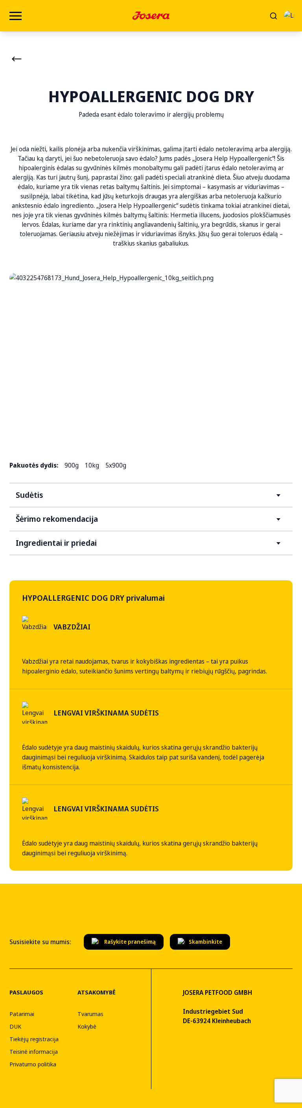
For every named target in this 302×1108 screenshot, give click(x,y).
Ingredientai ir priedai (56, 542)
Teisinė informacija (33, 1051)
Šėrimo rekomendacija (57, 519)
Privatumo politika (32, 1064)
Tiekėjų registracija (34, 1039)
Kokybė (86, 1026)
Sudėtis (29, 495)
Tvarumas (90, 1014)
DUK (15, 1026)
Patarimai (21, 1014)
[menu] (15, 16)
